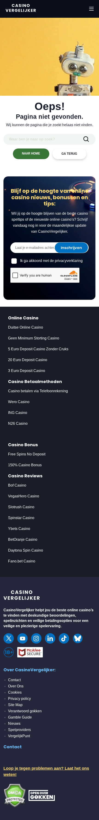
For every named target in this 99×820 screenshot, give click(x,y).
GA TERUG (69, 153)
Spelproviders (19, 730)
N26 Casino (18, 423)
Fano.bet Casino (21, 561)
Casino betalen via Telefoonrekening (38, 391)
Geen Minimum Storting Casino (33, 338)
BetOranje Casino (22, 539)
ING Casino (17, 413)
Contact (14, 680)
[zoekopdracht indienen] (86, 139)
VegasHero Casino (23, 496)
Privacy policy (19, 699)
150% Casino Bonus (25, 465)
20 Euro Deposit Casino (27, 360)
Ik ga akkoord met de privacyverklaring (51, 261)
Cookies (15, 692)
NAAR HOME (31, 153)
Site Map (15, 705)
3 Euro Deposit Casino (26, 371)
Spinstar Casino (21, 518)
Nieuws (14, 723)
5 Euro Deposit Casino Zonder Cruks (38, 349)
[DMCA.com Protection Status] (14, 795)
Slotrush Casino (21, 507)
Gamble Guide (20, 717)
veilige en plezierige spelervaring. (32, 626)
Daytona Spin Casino (25, 550)
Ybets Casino (19, 529)
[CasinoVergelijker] (21, 596)
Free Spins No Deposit (26, 454)
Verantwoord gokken (25, 711)
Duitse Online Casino (25, 327)
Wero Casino (18, 402)
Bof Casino (17, 485)
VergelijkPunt (19, 736)
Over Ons (15, 686)
